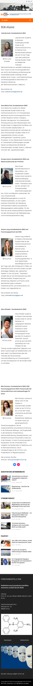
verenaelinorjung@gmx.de (14, 295)
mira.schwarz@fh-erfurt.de (17, 459)
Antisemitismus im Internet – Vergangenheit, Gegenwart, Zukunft (20, 478)
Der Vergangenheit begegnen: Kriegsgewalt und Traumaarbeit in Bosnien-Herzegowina (21, 561)
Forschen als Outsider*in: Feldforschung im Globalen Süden (21, 550)
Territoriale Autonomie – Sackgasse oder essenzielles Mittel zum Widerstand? (20, 525)
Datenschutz (24, 640)
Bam (27, 683)
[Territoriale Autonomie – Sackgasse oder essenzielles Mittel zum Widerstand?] (6, 523)
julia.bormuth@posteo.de (13, 92)
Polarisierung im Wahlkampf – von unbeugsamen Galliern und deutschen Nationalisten (22, 514)
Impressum (7, 640)
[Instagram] (31, 1)
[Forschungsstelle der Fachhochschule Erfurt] (16, 6)
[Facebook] (27, 1)
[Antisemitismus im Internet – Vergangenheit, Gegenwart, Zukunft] (6, 476)
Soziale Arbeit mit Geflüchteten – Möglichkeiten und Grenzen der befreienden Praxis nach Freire (21, 504)
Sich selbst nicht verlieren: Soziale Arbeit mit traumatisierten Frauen (22, 541)
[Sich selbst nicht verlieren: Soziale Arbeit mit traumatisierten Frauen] (6, 541)
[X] (29, 1)
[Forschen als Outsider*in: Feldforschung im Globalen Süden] (6, 550)
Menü (6, 20)
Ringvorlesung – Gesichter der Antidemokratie (20, 487)
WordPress (19, 683)
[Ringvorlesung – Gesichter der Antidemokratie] (6, 487)
